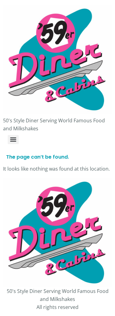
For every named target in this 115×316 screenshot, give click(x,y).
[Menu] (13, 139)
